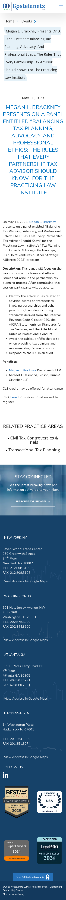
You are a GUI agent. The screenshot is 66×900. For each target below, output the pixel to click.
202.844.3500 (20, 626)
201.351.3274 (20, 744)
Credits (19, 890)
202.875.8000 (20, 622)
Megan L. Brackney (42, 222)
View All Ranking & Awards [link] (30, 877)
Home (9, 21)
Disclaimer (55, 886)
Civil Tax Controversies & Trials (34, 440)
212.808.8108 (20, 573)
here (13, 397)
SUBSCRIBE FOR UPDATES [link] (31, 501)
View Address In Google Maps (26, 581)
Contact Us (8, 890)
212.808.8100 (20, 568)
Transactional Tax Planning (34, 450)
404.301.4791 (20, 680)
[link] (24, 6)
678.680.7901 (20, 685)
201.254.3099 (20, 739)
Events (27, 21)
